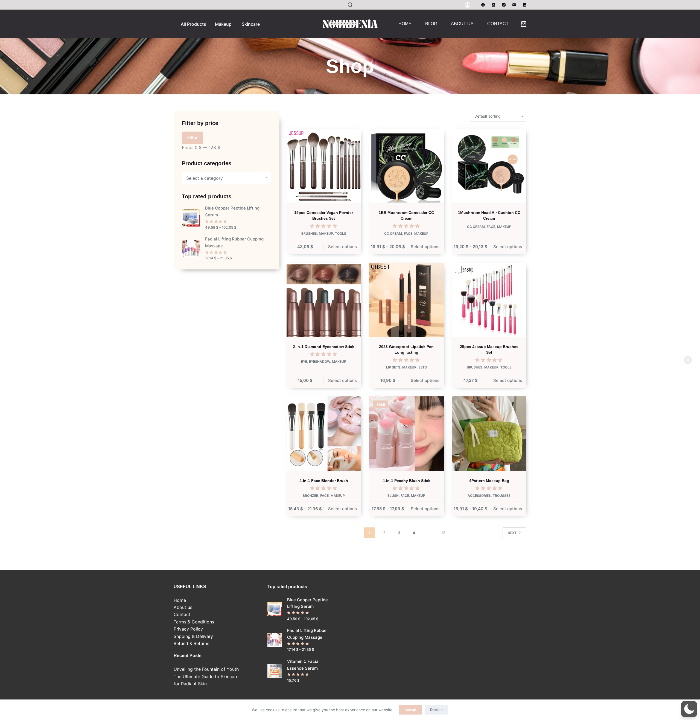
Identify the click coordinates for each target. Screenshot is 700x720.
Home (405, 23)
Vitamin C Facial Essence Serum (303, 665)
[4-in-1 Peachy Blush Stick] (406, 433)
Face (408, 233)
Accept (410, 709)
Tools (340, 233)
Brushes (309, 233)
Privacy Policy (188, 629)
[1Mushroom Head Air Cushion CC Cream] (489, 166)
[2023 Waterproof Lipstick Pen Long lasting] (406, 300)
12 (443, 532)
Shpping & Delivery (193, 636)
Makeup (326, 233)
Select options (342, 246)
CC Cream (393, 233)
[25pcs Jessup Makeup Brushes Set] (489, 300)
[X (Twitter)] (493, 5)
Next (512, 533)
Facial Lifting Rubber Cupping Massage (234, 242)
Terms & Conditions (194, 622)
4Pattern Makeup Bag (489, 480)
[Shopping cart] (523, 24)
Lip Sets (393, 367)
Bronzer (310, 495)
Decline (436, 709)
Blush (393, 495)
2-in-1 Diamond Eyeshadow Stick (323, 346)
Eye (304, 361)
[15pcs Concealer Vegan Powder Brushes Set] (324, 166)
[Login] (467, 5)
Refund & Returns (191, 643)
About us (462, 23)
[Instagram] (504, 5)
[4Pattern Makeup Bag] (489, 433)
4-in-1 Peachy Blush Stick (406, 480)
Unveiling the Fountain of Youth (206, 669)
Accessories (479, 495)
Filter (192, 137)
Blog (431, 23)
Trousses (502, 495)
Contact (498, 23)
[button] (689, 709)
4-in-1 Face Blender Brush (323, 480)
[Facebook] (483, 5)
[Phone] (524, 5)
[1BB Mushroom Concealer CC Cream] (406, 166)
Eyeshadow (319, 361)
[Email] (514, 5)
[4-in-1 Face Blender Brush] (324, 433)
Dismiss (688, 360)
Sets (422, 367)
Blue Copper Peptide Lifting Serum (232, 211)
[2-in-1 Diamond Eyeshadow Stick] (324, 300)
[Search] (350, 4)
